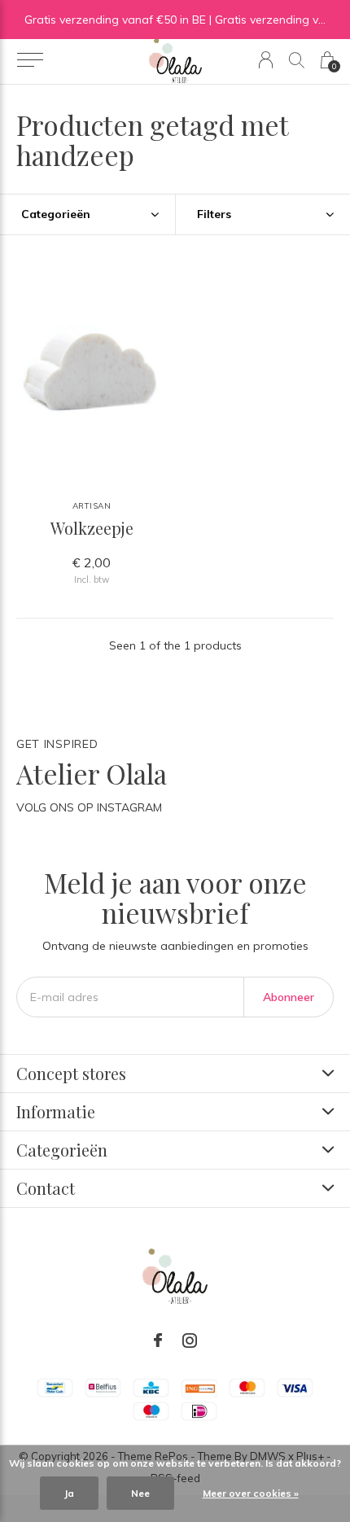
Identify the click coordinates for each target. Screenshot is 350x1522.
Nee (140, 1493)
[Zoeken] (296, 59)
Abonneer (288, 997)
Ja (69, 1493)
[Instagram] (189, 1340)
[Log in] (266, 59)
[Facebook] (158, 1340)
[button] (30, 60)
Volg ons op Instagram (89, 807)
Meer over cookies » (251, 1493)
